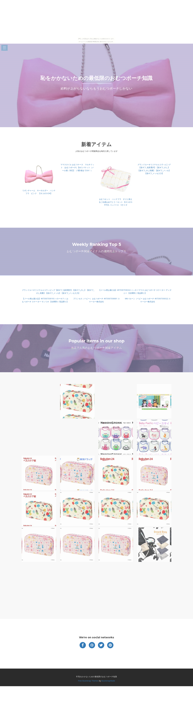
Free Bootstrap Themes (88, 680)
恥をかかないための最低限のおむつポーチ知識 (96, 78)
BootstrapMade (108, 680)
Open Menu (4, 48)
